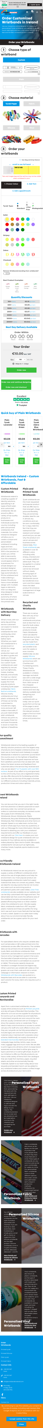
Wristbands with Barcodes (11, 975)
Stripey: (6, 235)
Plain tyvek (5, 1357)
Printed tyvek (5, 1349)
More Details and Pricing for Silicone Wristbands (11, 1257)
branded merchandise (10, 1040)
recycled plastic (29, 644)
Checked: (7, 260)
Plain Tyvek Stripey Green (21, 423)
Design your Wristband (8, 1131)
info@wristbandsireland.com (14, 1381)
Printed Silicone (6, 1353)
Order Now (7, 461)
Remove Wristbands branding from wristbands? (21, 271)
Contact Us (5, 1402)
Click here (19, 835)
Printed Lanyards (32, 1009)
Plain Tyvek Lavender (8, 422)
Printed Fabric (6, 1361)
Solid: (5, 215)
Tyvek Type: (8, 206)
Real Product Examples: (13, 280)
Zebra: (5, 250)
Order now (16, 382)
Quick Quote (35, 4)
